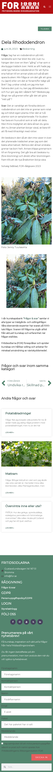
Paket (4, 718)
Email (4, 706)
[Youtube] (26, 622)
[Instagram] (19, 622)
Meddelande (8, 731)
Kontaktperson (9, 681)
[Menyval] (13, 622)
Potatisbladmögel (18, 413)
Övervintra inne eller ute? (23, 506)
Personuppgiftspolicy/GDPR (16, 598)
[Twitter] (33, 622)
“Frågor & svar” (31, 318)
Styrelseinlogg (9, 609)
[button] (44, 7)
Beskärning (28, 49)
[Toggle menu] (50, 7)
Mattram (11, 473)
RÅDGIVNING (11, 582)
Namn (4, 693)
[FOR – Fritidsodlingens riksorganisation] (20, 6)
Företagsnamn (9, 668)
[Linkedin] (40, 622)
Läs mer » (9, 432)
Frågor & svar (8, 587)
